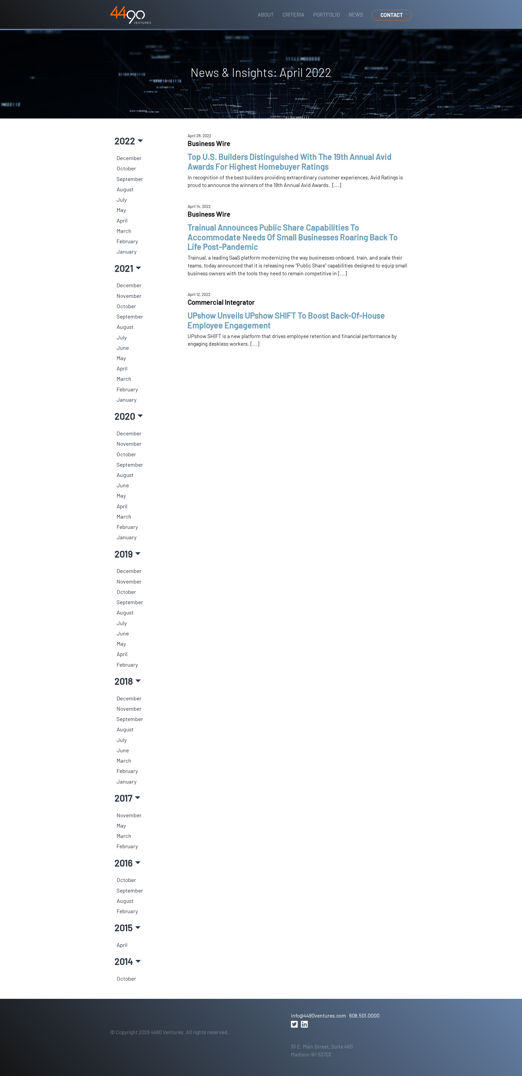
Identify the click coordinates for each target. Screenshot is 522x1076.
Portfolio (326, 14)
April (122, 220)
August (125, 189)
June (123, 347)
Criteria (293, 14)
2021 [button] (123, 268)
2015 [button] (123, 927)
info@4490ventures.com (318, 1015)
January (126, 251)
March (124, 230)
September (130, 179)
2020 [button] (124, 416)
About (266, 14)
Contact (392, 15)
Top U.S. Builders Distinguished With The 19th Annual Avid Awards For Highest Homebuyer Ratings (289, 161)
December (129, 158)
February (127, 241)
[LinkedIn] (304, 1024)
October (126, 168)
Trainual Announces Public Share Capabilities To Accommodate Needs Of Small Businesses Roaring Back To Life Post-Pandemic (293, 236)
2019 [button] (123, 553)
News (356, 14)
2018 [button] (123, 681)
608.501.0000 (364, 1015)
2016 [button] (123, 862)
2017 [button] (123, 797)
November (129, 295)
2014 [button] (123, 961)
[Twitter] (294, 1024)
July (122, 199)
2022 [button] (124, 140)
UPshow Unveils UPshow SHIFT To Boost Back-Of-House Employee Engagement (286, 320)
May (121, 210)
